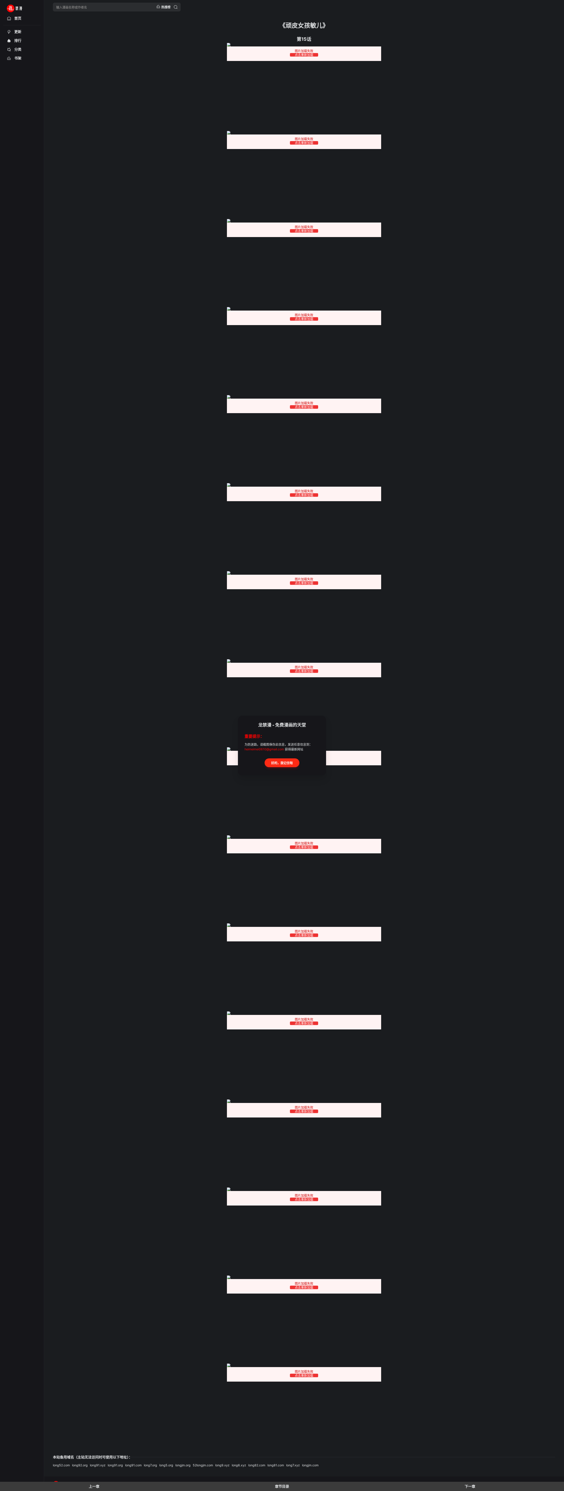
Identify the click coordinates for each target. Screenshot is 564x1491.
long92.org (80, 1465)
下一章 (470, 1486)
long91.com (133, 1465)
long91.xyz (98, 1465)
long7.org (150, 1465)
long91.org (115, 1465)
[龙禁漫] (20, 7)
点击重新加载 (304, 55)
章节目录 (282, 1486)
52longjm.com (203, 1465)
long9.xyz (222, 1465)
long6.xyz (239, 1465)
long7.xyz (293, 1465)
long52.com (61, 1465)
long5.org (166, 1465)
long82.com (256, 1465)
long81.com (275, 1465)
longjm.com (310, 1465)
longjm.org (183, 1465)
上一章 (94, 1486)
